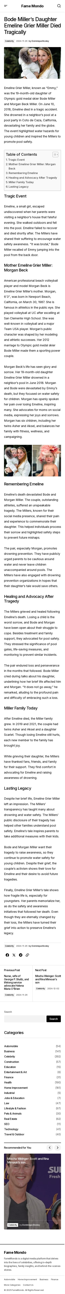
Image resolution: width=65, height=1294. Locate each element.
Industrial (9, 1093)
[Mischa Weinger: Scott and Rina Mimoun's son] (46, 983)
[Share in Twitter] (14, 955)
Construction (11, 1061)
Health (8, 1082)
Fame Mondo (32, 6)
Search (8, 1011)
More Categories (12, 1285)
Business (9, 1051)
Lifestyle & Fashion (15, 1108)
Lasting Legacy (18, 186)
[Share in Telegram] (20, 955)
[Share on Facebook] (7, 955)
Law (6, 1103)
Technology (11, 1129)
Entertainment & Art (15, 1072)
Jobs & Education (14, 1098)
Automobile (11, 1046)
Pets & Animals (12, 1113)
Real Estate (10, 1119)
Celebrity (9, 41)
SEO (6, 1124)
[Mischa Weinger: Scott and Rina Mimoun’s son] (32, 1191)
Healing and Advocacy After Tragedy (32, 177)
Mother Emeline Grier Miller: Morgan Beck (32, 166)
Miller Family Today (21, 182)
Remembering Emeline (23, 173)
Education (10, 1067)
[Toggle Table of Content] (54, 154)
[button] (6, 6)
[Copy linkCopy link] (27, 955)
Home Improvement (16, 1087)
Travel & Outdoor (14, 1134)
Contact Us (28, 1285)
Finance (8, 1077)
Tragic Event (16, 159)
